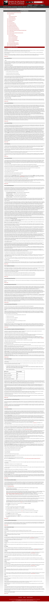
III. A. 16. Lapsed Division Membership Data (13, 44)
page (22, 510)
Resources (35, 6)
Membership (9, 6)
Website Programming (30, 597)
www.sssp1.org (35, 422)
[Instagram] (31, 2)
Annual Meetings (14, 6)
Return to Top (6, 56)
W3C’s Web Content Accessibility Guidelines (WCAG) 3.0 (32, 458)
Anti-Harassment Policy (11, 486)
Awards (28, 6)
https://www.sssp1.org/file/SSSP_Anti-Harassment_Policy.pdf (14, 493)
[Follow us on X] (28, 2)
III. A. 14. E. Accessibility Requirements (14, 40)
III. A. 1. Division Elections (10, 13)
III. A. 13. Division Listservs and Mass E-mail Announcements (15, 32)
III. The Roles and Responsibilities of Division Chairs (14, 12)
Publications (24, 6)
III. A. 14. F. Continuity (12, 41)
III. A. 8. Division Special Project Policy (12, 26)
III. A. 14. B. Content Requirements (13, 36)
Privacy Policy (20, 597)
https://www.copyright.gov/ (28, 429)
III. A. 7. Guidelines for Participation (12, 25)
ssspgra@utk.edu (22, 176)
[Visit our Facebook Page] (26, 2)
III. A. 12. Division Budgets (10, 31)
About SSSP (5, 6)
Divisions (31, 6)
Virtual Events (20, 6)
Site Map (24, 597)
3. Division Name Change (12, 17)
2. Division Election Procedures (13, 16)
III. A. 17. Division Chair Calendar (11, 45)
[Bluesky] (32, 2)
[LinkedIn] (29, 2)
